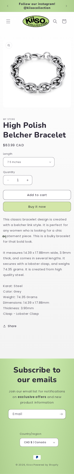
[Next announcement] (66, 5)
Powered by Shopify (46, 464)
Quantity (9, 172)
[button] (8, 21)
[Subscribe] (61, 414)
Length (7, 154)
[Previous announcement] (7, 5)
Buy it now (37, 206)
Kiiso (30, 464)
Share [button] (12, 326)
